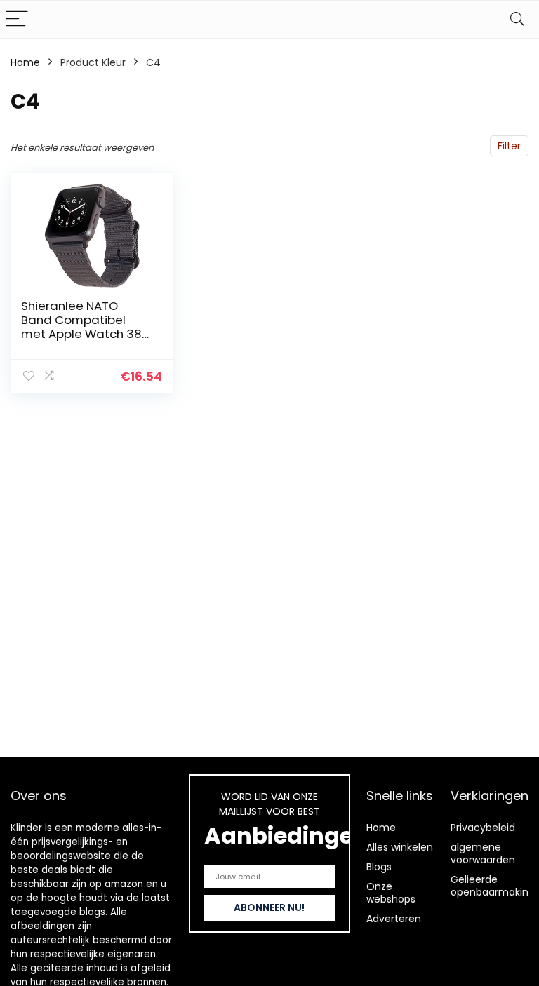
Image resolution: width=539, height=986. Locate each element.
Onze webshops (390, 892)
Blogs (379, 867)
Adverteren (393, 919)
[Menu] (17, 19)
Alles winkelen (399, 847)
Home (25, 62)
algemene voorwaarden (483, 853)
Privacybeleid (483, 827)
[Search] (517, 19)
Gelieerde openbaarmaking (493, 885)
